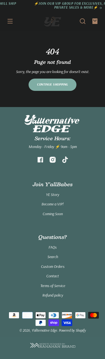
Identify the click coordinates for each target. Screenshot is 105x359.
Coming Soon (53, 213)
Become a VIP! (52, 204)
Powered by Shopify (72, 330)
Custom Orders (52, 266)
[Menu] (10, 21)
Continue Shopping (52, 84)
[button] (82, 21)
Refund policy (52, 295)
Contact (52, 275)
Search (52, 256)
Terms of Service (52, 285)
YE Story (52, 194)
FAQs (52, 247)
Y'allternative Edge (44, 330)
